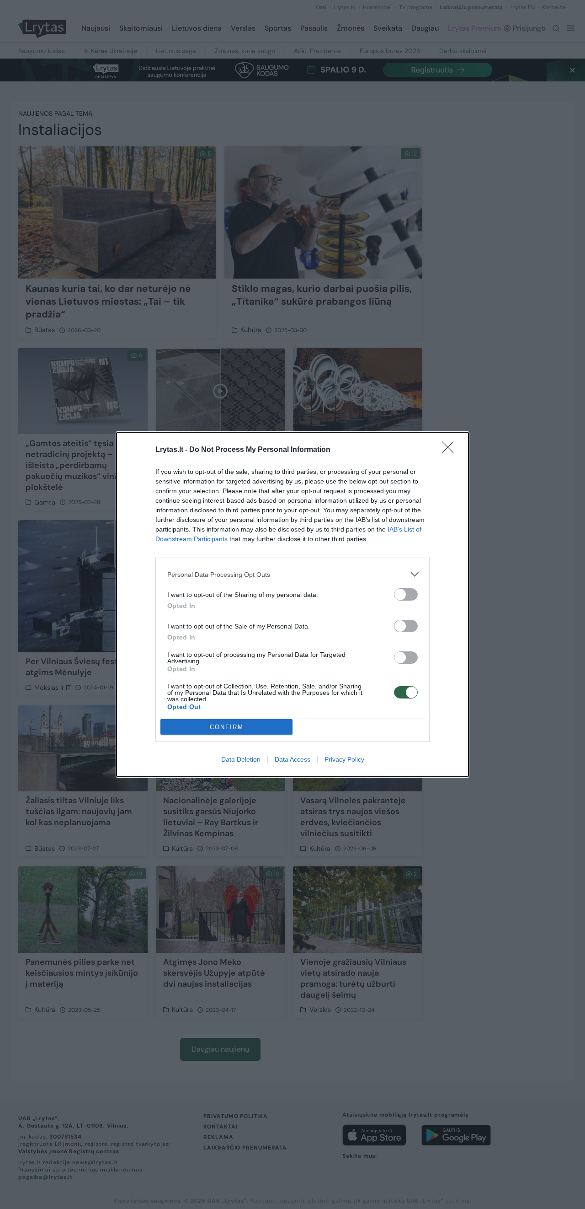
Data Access (292, 759)
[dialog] (292, 604)
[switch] (406, 594)
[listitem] (292, 574)
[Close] (450, 450)
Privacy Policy (344, 759)
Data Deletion (241, 759)
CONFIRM (227, 727)
